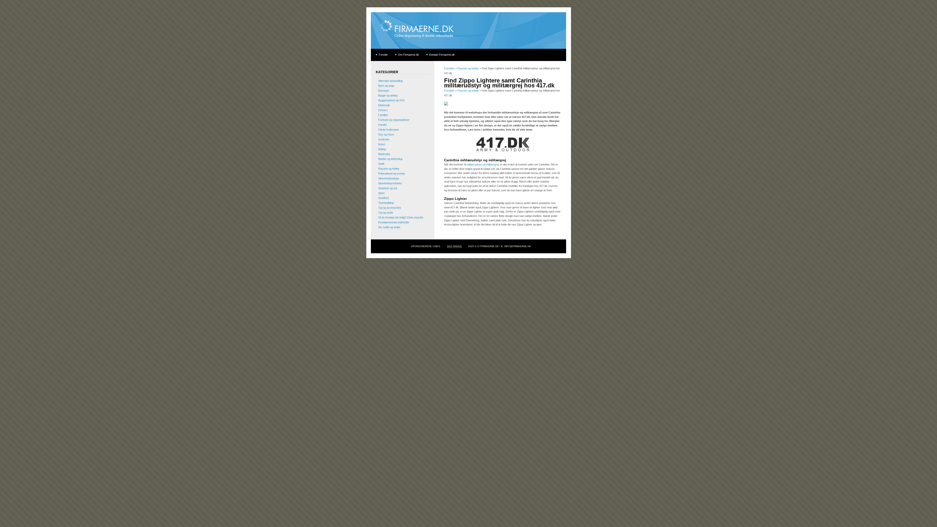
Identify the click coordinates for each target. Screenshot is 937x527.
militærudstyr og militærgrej (483, 164)
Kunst (381, 144)
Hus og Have (386, 134)
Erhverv (383, 110)
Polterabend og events (391, 173)
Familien (383, 114)
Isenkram (383, 139)
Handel (382, 124)
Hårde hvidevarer (388, 129)
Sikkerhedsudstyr (388, 178)
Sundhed (383, 197)
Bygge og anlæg (387, 95)
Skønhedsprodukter (390, 183)
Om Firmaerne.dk (408, 54)
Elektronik (384, 105)
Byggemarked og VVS (391, 100)
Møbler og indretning (390, 158)
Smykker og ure (387, 188)
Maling (382, 149)
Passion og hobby (468, 68)
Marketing (384, 153)
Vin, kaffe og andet (389, 227)
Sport (381, 193)
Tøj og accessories (389, 207)
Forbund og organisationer (393, 119)
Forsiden (449, 68)
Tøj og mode (385, 212)
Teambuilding (386, 202)
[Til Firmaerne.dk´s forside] (468, 47)
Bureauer (383, 90)
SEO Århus (454, 246)
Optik (381, 163)
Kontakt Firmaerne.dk (442, 54)
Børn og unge (386, 85)
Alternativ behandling (390, 80)
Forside (383, 54)
